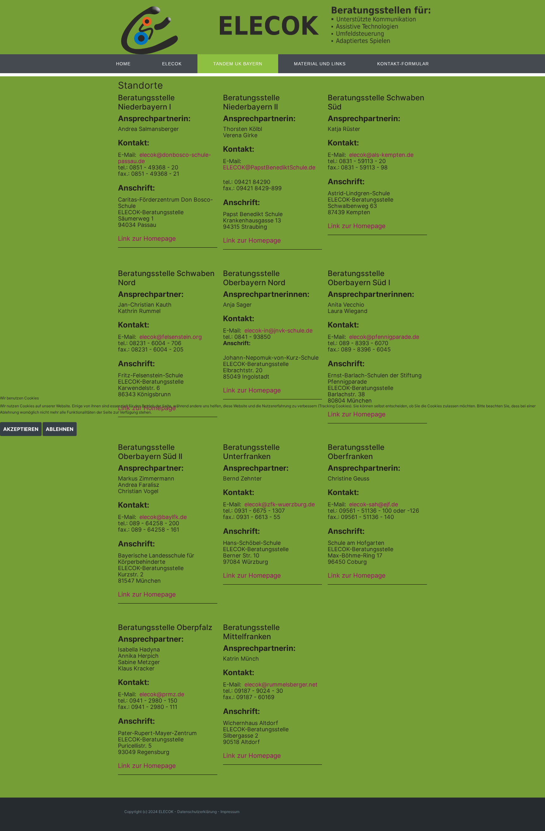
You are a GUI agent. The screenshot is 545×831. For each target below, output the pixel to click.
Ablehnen (59, 429)
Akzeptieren (20, 429)
